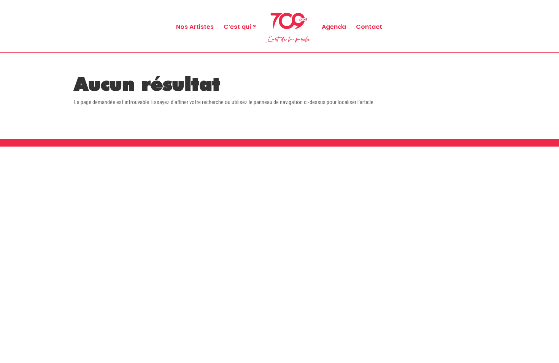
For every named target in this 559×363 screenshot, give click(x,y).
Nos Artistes (195, 27)
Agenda (334, 27)
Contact (369, 27)
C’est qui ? (240, 27)
